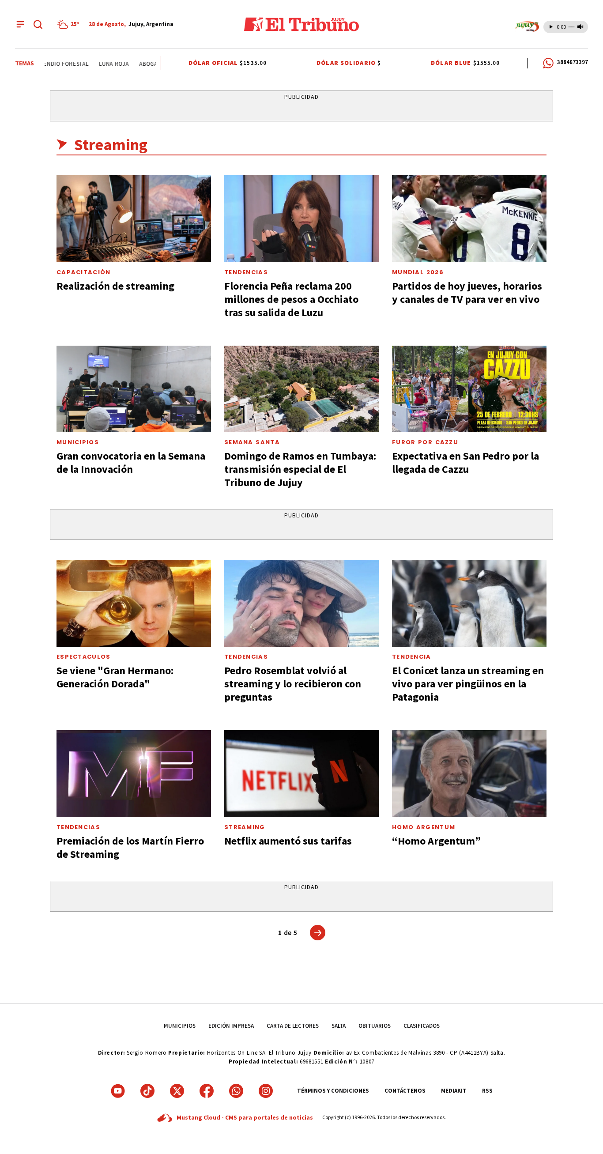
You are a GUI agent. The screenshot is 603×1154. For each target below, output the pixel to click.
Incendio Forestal (52, 64)
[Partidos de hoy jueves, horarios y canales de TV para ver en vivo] (469, 218)
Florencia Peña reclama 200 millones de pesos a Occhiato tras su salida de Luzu (291, 299)
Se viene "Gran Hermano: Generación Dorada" (115, 677)
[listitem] (69, 24)
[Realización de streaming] (134, 218)
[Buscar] (38, 24)
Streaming (244, 827)
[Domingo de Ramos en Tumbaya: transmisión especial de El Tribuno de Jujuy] (301, 389)
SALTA (339, 1026)
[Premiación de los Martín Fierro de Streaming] (134, 773)
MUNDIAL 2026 (418, 272)
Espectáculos (84, 656)
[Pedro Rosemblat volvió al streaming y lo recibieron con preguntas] (301, 603)
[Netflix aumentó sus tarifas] (301, 773)
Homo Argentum (423, 827)
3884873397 (572, 62)
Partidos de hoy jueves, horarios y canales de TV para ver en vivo (467, 292)
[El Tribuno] (301, 24)
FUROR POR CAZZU (425, 442)
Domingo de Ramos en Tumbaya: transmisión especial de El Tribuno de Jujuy (300, 469)
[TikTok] (147, 1091)
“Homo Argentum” (436, 841)
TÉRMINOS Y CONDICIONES (333, 1090)
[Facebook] (207, 1091)
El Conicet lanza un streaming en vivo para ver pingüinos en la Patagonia (468, 684)
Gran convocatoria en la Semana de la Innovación (131, 462)
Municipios (78, 442)
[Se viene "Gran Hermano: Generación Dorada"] (134, 603)
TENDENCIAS (78, 827)
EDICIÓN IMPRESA (231, 1026)
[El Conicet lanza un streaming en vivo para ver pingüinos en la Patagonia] (469, 603)
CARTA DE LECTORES (293, 1026)
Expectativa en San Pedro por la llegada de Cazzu (465, 462)
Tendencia (411, 656)
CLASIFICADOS (421, 1026)
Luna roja (105, 64)
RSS (487, 1090)
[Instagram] (266, 1091)
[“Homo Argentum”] (469, 773)
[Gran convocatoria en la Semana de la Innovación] (134, 389)
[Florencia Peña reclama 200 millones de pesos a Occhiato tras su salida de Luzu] (301, 218)
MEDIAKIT (454, 1090)
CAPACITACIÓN (84, 272)
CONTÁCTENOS (405, 1090)
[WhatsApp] (236, 1091)
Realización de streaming (115, 286)
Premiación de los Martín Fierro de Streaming (130, 847)
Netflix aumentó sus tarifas (288, 841)
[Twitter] (177, 1091)
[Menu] (20, 24)
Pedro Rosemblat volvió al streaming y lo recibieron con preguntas (292, 684)
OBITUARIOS (374, 1026)
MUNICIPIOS (180, 1026)
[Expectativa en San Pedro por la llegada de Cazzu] (469, 389)
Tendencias (246, 272)
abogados (144, 64)
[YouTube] (118, 1091)
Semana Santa (252, 442)
